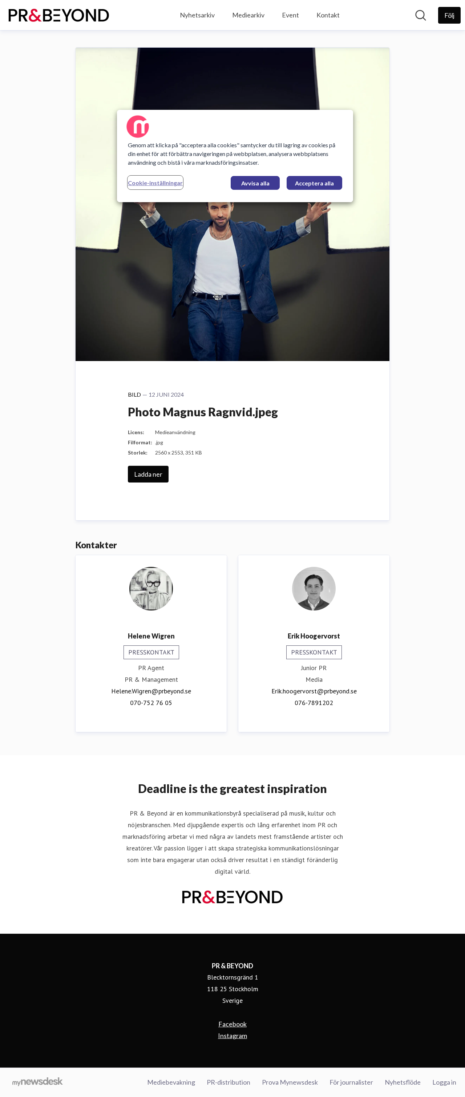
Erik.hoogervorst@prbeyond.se (314, 691)
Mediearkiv (248, 15)
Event (290, 15)
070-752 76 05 (151, 702)
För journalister (351, 1082)
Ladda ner (148, 474)
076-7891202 (314, 702)
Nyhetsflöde (403, 1082)
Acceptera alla (314, 183)
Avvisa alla (255, 183)
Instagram (232, 1036)
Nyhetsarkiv (197, 15)
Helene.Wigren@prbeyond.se (151, 691)
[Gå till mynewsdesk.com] (37, 1082)
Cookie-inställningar (155, 182)
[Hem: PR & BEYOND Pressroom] (58, 15)
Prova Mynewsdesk (290, 1082)
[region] (235, 156)
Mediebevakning (171, 1082)
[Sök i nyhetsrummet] (420, 15)
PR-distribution (228, 1082)
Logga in (444, 1082)
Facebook (232, 1024)
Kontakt (328, 15)
